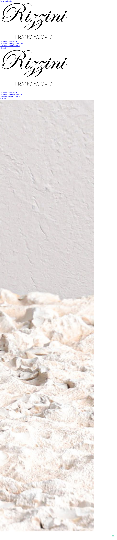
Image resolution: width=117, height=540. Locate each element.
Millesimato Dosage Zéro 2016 (11, 44)
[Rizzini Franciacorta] (34, 39)
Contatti (3, 48)
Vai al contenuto (6, 1)
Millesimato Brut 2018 (8, 41)
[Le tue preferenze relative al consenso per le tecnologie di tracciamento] (113, 536)
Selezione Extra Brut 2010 (10, 46)
